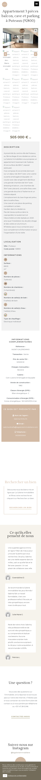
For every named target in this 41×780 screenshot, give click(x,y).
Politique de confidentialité (17, 776)
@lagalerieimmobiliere (20, 753)
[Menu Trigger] (36, 3)
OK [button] (5, 775)
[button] (35, 30)
